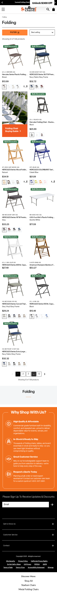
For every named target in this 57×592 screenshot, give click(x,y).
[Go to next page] (45, 374)
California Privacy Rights (39, 561)
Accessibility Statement (36, 567)
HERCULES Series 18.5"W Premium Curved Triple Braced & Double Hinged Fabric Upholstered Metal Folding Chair (42, 74)
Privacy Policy (23, 561)
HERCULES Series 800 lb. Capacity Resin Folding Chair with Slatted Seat (14, 265)
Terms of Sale (8, 567)
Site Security (10, 561)
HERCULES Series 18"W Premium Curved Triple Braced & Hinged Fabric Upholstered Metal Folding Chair (14, 217)
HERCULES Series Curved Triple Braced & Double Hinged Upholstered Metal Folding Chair (14, 304)
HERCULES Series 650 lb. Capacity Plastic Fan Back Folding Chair (42, 304)
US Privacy (27, 564)
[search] (48, 9)
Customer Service (10, 535)
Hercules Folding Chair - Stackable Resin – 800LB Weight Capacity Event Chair (42, 122)
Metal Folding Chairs (29, 589)
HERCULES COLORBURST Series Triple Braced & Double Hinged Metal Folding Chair (42, 170)
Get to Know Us (9, 524)
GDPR (45, 564)
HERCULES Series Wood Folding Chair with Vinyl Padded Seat (14, 170)
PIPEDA (37, 564)
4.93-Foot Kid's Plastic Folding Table (42, 217)
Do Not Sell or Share (14, 564)
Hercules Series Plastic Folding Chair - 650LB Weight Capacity (14, 74)
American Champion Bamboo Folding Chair (42, 265)
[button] (42, 3)
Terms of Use (20, 567)
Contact (6, 546)
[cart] (53, 11)
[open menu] (3, 9)
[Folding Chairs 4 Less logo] (29, 9)
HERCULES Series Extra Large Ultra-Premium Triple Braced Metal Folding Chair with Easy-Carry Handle (14, 352)
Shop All (29, 581)
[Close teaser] (29, 7)
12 (39, 374)
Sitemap (51, 567)
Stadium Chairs (28, 585)
